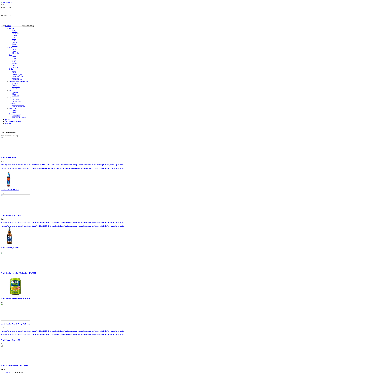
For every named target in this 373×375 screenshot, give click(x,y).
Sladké (14, 110)
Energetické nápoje (18, 76)
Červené (15, 60)
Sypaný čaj (15, 99)
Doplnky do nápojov (18, 106)
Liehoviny (15, 33)
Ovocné (14, 64)
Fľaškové (15, 51)
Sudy (14, 49)
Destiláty (15, 32)
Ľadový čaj (15, 78)
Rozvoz (7, 119)
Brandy (14, 35)
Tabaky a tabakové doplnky (18, 81)
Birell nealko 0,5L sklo (10, 248)
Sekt (13, 65)
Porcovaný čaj (16, 101)
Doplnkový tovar (15, 114)
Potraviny (12, 103)
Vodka (14, 39)
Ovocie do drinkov (18, 105)
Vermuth (15, 67)
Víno (10, 55)
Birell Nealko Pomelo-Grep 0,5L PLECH (17, 298)
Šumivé (14, 57)
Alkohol (11, 28)
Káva (10, 90)
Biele (14, 58)
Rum (13, 30)
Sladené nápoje (17, 74)
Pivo (10, 48)
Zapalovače (16, 87)
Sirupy (14, 72)
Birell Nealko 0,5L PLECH (11, 215)
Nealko (11, 69)
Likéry (14, 44)
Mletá (14, 94)
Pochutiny (12, 108)
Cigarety (15, 83)
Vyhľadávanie (28, 25)
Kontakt (8, 123)
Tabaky (14, 85)
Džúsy (14, 71)
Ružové (14, 62)
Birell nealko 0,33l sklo (10, 190)
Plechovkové (16, 53)
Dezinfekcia (16, 116)
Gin (13, 37)
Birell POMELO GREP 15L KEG (14, 365)
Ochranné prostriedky (19, 117)
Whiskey (15, 46)
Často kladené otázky (13, 121)
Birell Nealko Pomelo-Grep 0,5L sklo (15, 324)
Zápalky (14, 88)
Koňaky (14, 40)
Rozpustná (15, 96)
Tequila (14, 42)
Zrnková (15, 92)
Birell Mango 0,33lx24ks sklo (12, 157)
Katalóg (8, 26)
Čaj (10, 98)
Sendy (8, 372)
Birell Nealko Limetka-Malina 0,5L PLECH (18, 273)
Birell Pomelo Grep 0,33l (10, 340)
